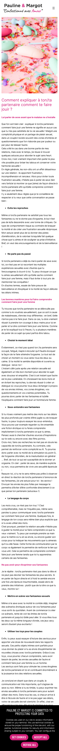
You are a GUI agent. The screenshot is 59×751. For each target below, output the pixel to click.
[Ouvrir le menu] (53, 8)
